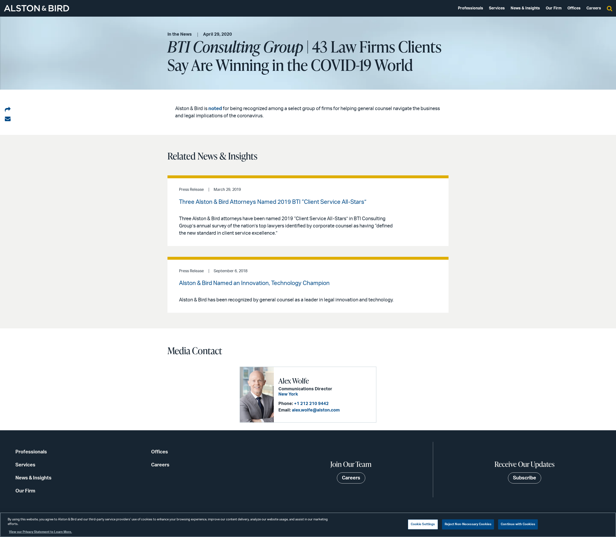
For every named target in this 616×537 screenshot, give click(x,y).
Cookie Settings (423, 524)
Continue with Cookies (518, 524)
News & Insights (525, 8)
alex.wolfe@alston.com (316, 410)
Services (497, 8)
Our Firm (554, 8)
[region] (308, 524)
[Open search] (609, 8)
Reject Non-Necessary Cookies (468, 524)
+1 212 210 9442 (311, 404)
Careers (593, 8)
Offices (574, 8)
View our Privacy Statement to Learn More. (40, 532)
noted (215, 108)
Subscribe (524, 478)
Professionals (470, 8)
